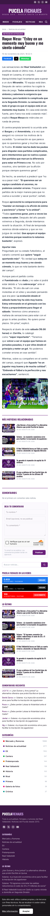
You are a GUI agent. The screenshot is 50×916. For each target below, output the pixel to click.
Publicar (39, 552)
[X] (38, 2)
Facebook (7, 59)
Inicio (6, 22)
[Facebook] (35, 2)
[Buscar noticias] (46, 22)
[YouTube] (46, 2)
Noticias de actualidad (17, 29)
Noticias (30, 22)
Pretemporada (8, 852)
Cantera (5, 849)
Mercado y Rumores (11, 838)
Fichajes (17, 22)
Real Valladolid (8, 856)
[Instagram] (42, 2)
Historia (5, 859)
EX (3, 845)
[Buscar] (44, 564)
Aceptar (26, 911)
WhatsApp (25, 59)
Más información (10, 911)
